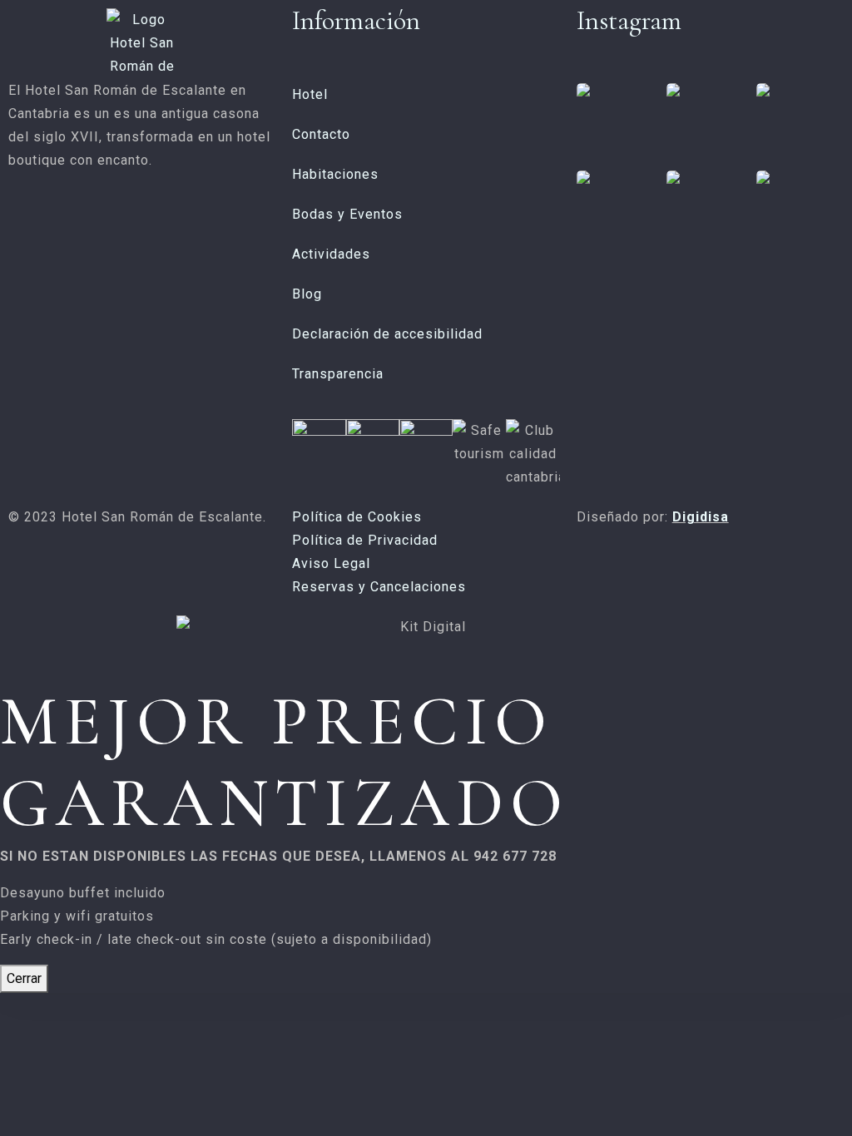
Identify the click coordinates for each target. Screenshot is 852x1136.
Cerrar (24, 978)
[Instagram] (39, 225)
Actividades (331, 254)
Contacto (321, 134)
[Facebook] (15, 225)
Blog (307, 294)
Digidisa (700, 517)
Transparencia (338, 374)
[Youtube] (62, 225)
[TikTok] (83, 225)
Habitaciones (335, 174)
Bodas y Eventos (347, 214)
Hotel (310, 94)
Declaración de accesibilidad (387, 334)
